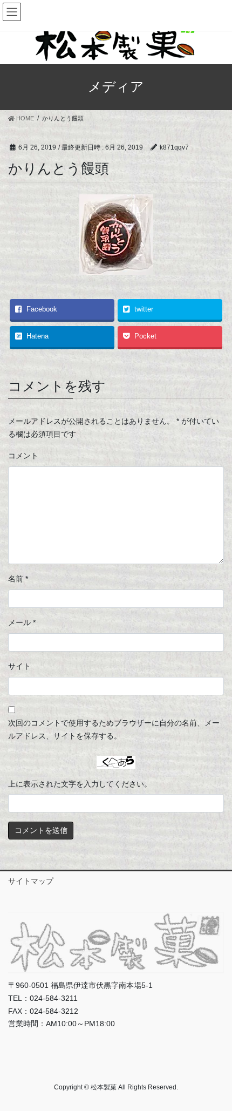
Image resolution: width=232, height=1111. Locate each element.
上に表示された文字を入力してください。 (80, 784)
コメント (23, 455)
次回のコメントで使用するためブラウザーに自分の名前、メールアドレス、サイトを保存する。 (114, 729)
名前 (18, 578)
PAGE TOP (216, 1068)
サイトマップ (30, 881)
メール (22, 622)
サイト (19, 666)
